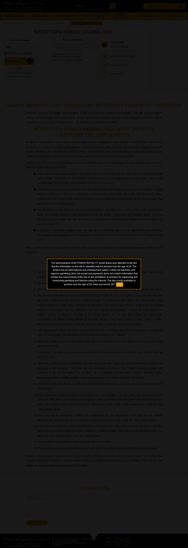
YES (120, 284)
